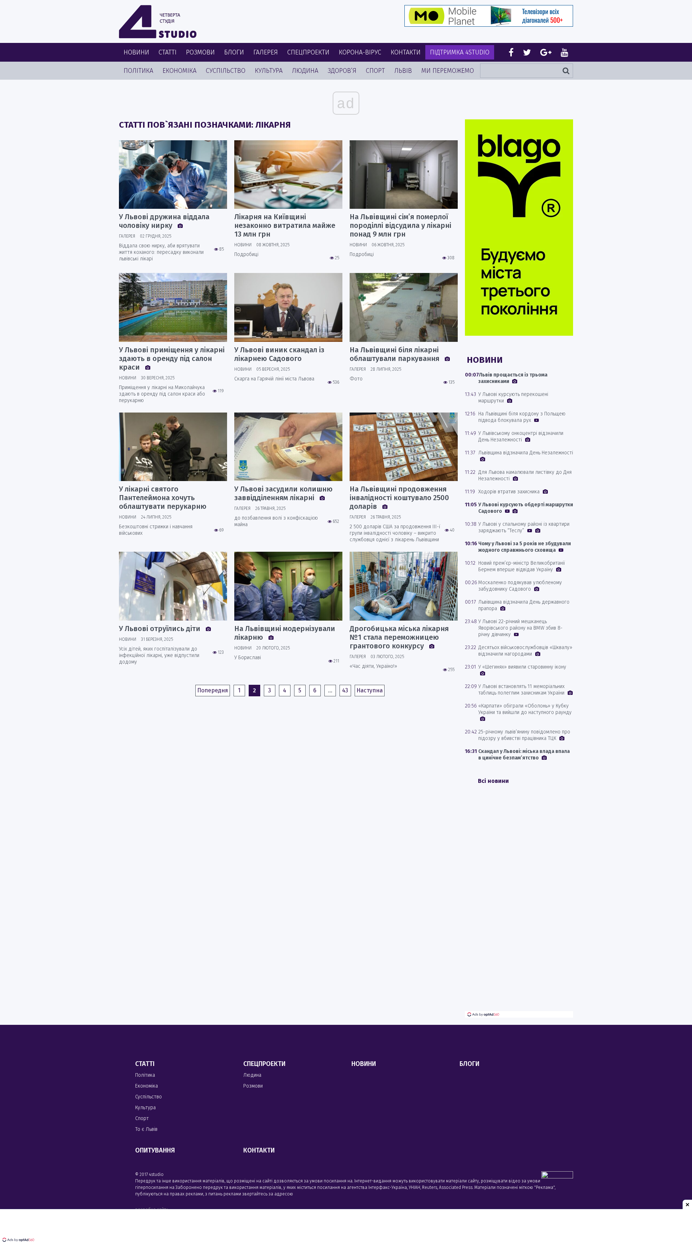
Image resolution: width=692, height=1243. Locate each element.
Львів (403, 71)
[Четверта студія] (157, 21)
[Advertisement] (519, 903)
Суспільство (225, 71)
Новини (136, 52)
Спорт (375, 71)
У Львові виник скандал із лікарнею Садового (279, 354)
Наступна (369, 690)
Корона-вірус (360, 52)
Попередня (212, 690)
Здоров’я (342, 71)
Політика (138, 71)
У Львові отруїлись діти (160, 628)
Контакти (406, 52)
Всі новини (493, 780)
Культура (269, 71)
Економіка (179, 71)
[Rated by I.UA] (557, 1176)
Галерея (265, 52)
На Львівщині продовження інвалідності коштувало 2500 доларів (399, 498)
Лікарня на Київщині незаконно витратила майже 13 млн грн (284, 225)
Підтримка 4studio (459, 52)
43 (345, 690)
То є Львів (146, 1129)
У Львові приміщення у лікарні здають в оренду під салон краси (172, 358)
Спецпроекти (308, 52)
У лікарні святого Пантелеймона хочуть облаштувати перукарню (163, 498)
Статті (168, 52)
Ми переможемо (447, 71)
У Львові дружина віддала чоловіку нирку (164, 221)
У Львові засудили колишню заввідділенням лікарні (283, 493)
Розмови (200, 52)
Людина (305, 71)
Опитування (155, 1150)
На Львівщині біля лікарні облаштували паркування (395, 354)
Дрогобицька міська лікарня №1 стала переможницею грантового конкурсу (399, 637)
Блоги (234, 52)
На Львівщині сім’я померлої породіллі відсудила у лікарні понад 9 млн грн (400, 225)
